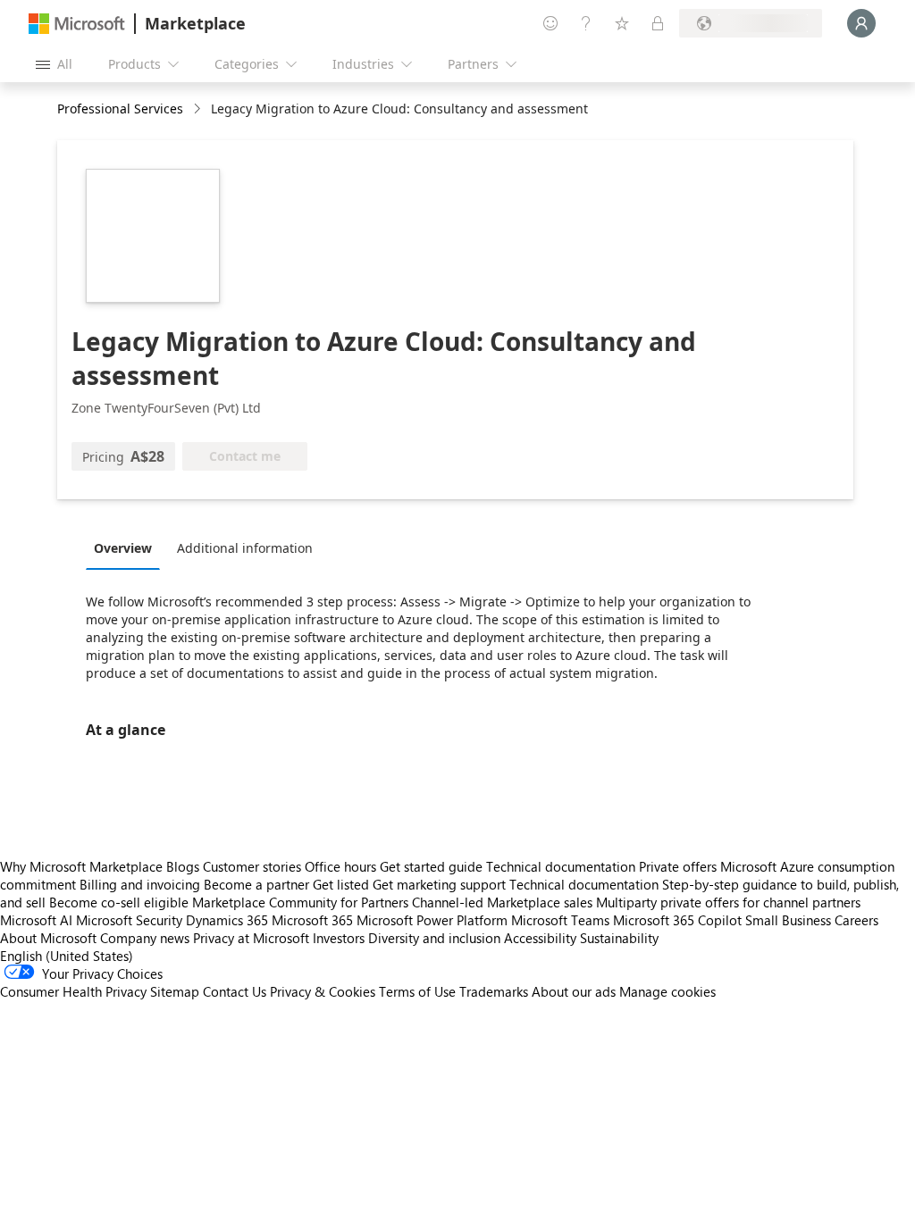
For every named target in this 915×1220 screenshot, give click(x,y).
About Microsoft (48, 938)
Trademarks (493, 991)
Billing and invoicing (140, 884)
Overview (123, 547)
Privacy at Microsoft (251, 938)
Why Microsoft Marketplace (81, 866)
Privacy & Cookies (322, 991)
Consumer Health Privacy (73, 991)
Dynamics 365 (227, 920)
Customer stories (252, 866)
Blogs (182, 866)
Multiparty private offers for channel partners (728, 902)
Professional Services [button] (120, 108)
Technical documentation (560, 866)
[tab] (127, 547)
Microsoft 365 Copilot (677, 920)
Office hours (340, 866)
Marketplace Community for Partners (300, 902)
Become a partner (256, 884)
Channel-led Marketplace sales (502, 902)
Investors (339, 938)
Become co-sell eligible (119, 902)
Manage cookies (667, 991)
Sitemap (174, 991)
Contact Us (234, 991)
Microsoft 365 (312, 920)
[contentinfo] (199, 109)
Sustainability (619, 938)
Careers (856, 920)
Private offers (678, 866)
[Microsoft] (77, 23)
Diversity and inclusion (434, 938)
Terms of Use (417, 991)
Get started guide (431, 866)
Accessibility (540, 938)
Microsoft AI (36, 920)
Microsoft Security (129, 920)
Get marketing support (439, 884)
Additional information (245, 547)
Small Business (788, 920)
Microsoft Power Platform (432, 920)
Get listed (341, 884)
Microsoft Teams (560, 920)
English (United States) (66, 956)
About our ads (574, 991)
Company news (144, 938)
